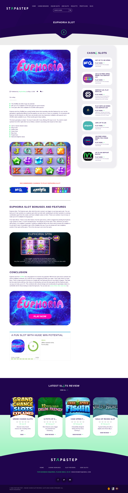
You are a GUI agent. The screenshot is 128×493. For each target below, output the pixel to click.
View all (63, 390)
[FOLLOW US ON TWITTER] (64, 480)
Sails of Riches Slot (105, 419)
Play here (99, 63)
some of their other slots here (58, 285)
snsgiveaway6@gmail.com (81, 472)
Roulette (74, 6)
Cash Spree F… (78, 419)
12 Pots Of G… (50, 419)
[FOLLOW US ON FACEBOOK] (58, 480)
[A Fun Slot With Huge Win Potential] (17, 346)
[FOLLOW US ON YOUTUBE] (70, 480)
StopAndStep (22, 91)
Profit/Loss (84, 6)
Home (34, 6)
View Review (49, 434)
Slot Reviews (70, 467)
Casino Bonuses (43, 6)
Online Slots (55, 6)
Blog (91, 6)
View (22, 434)
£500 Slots (65, 6)
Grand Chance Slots (23, 419)
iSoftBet (22, 276)
